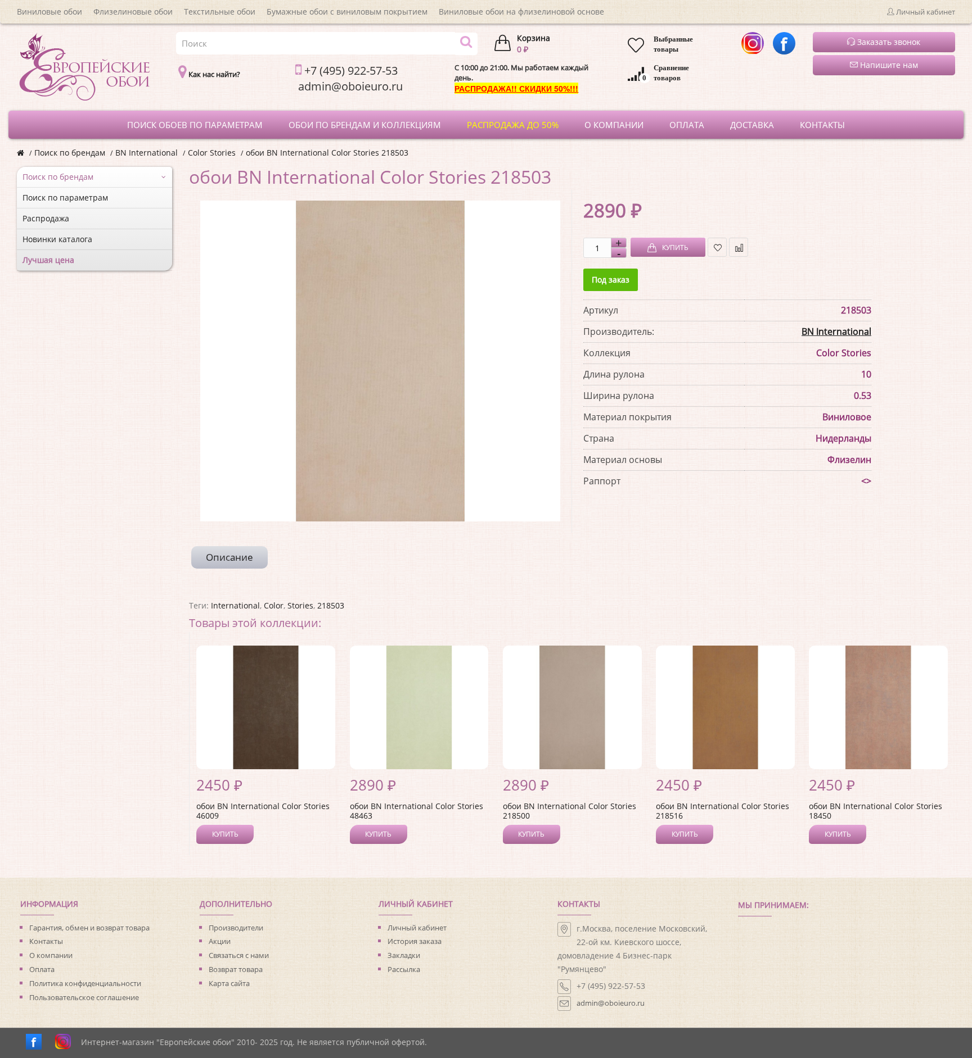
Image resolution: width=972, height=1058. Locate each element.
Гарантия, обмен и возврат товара (89, 928)
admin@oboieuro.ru (611, 1003)
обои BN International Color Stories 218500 (569, 811)
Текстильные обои (219, 11)
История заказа (415, 941)
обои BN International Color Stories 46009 (263, 811)
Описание (229, 557)
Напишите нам (888, 65)
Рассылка (404, 969)
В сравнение (738, 247)
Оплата (42, 969)
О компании (51, 955)
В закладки (717, 247)
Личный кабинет (417, 928)
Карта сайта (229, 983)
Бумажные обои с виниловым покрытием (347, 11)
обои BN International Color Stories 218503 (327, 152)
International (235, 605)
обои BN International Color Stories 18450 (875, 811)
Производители (236, 928)
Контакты (46, 941)
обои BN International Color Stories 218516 (722, 811)
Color (274, 605)
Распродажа (45, 218)
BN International (146, 152)
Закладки (404, 955)
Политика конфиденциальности (85, 983)
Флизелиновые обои (133, 11)
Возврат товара (236, 969)
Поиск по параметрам (65, 197)
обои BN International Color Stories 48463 (416, 811)
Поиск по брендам (69, 152)
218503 (330, 605)
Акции (220, 941)
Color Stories (212, 152)
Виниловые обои (49, 11)
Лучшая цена (48, 260)
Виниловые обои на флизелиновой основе (521, 11)
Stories (300, 605)
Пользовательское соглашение (84, 997)
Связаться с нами (239, 955)
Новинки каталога (57, 239)
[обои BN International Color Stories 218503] (380, 361)
